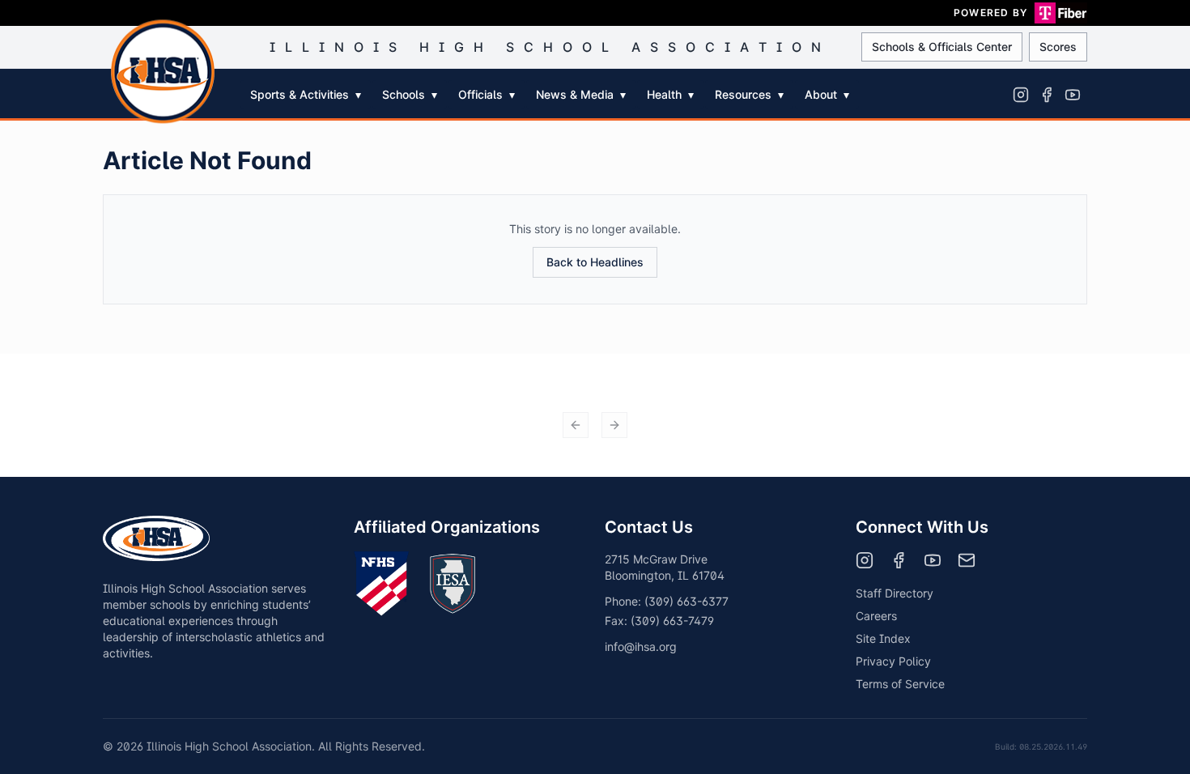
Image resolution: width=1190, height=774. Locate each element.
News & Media (581, 94)
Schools (409, 94)
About (827, 94)
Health (670, 94)
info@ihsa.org (641, 646)
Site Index (883, 638)
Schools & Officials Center (942, 46)
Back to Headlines (595, 262)
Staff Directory (894, 593)
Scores (1058, 46)
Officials (486, 94)
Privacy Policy (893, 661)
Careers (876, 616)
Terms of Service (900, 684)
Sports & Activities (305, 94)
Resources (749, 94)
